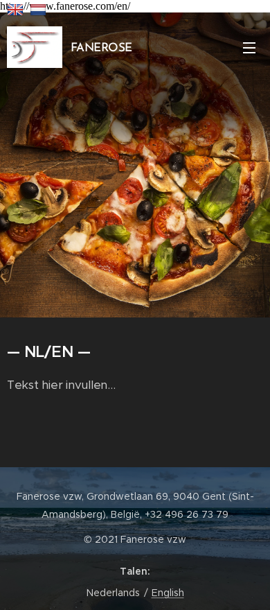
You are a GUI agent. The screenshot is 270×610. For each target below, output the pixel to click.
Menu (249, 47)
